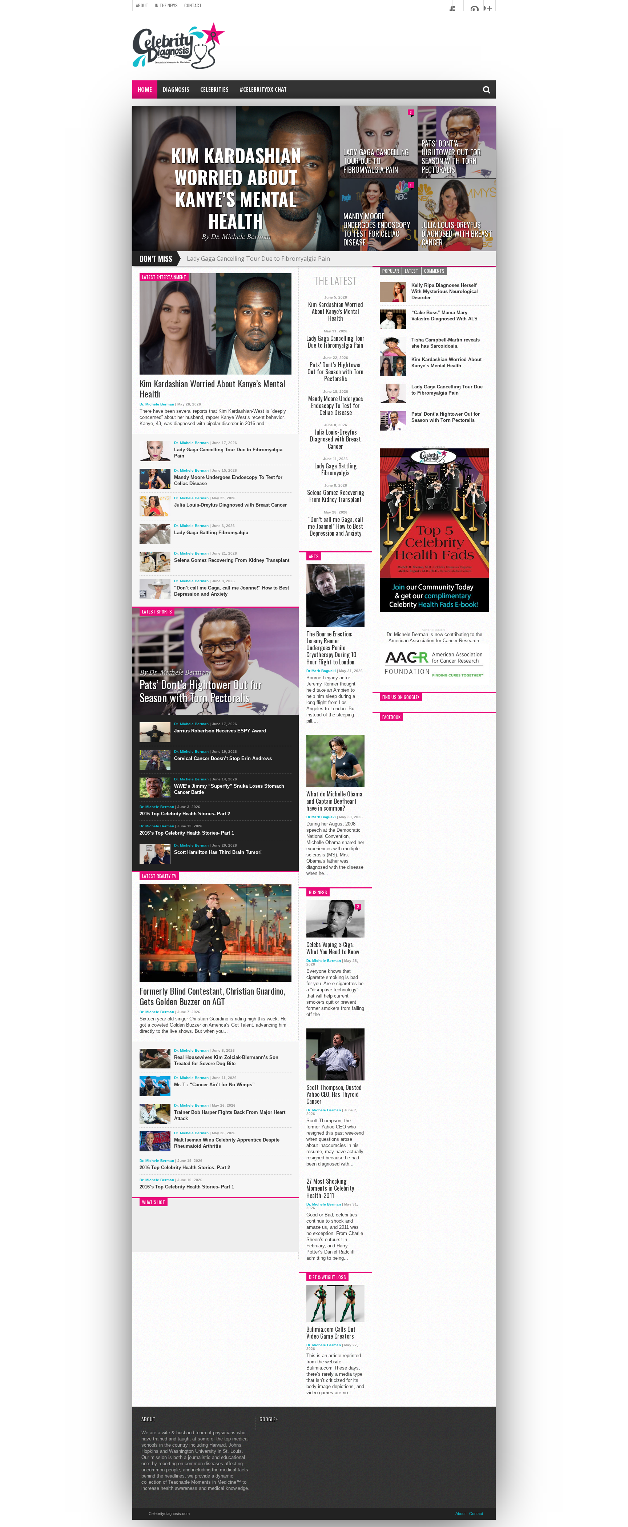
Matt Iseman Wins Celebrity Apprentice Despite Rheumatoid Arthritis (226, 1143)
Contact (193, 5)
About (142, 5)
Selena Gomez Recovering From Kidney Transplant (231, 560)
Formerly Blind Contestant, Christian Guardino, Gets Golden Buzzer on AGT (212, 996)
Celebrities (214, 89)
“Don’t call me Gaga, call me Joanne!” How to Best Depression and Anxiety (231, 591)
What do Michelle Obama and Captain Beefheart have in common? (334, 801)
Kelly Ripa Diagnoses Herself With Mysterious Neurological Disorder (444, 291)
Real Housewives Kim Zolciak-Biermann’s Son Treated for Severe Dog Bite (226, 1060)
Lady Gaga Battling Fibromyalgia (211, 532)
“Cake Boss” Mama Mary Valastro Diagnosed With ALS (444, 315)
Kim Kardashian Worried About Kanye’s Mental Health (212, 388)
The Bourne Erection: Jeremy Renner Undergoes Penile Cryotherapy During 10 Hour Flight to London (331, 648)
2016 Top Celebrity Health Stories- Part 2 (185, 813)
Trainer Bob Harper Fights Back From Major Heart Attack (229, 1115)
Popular (390, 271)
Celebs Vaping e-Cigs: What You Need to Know (332, 948)
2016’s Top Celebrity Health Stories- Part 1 (187, 833)
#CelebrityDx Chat (263, 89)
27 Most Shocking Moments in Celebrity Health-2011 (330, 1188)
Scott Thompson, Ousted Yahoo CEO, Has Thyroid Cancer (334, 1094)
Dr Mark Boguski (321, 671)
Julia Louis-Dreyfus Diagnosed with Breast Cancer (230, 505)
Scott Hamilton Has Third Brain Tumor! (218, 852)
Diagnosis (176, 89)
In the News (166, 5)
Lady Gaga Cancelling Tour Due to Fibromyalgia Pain (258, 258)
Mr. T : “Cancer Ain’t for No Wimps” (214, 1084)
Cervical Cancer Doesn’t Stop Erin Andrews (223, 758)
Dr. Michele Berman (157, 404)
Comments (434, 271)
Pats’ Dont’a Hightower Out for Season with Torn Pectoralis (335, 372)
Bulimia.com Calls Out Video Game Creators (330, 1333)
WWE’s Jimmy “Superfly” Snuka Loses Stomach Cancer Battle (229, 789)
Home (145, 89)
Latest (411, 271)
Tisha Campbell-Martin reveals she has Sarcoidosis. (445, 343)
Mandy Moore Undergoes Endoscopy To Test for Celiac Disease (228, 480)
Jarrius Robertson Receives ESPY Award (220, 730)
